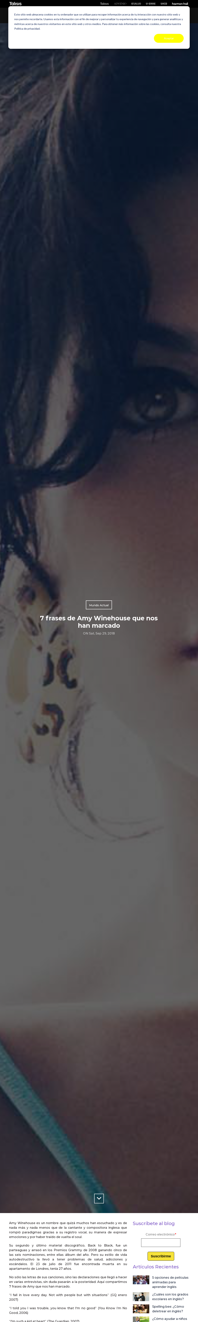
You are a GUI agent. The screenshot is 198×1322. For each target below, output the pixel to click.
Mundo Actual (99, 605)
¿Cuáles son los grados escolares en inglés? (170, 1297)
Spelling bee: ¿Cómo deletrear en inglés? (168, 1309)
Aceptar (169, 38)
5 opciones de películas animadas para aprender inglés (170, 1282)
